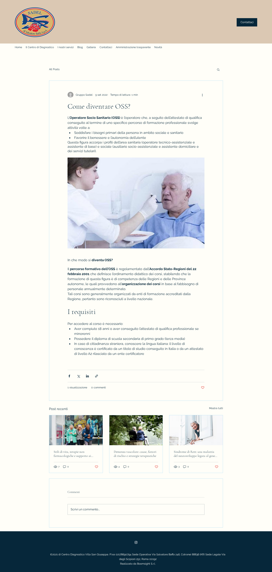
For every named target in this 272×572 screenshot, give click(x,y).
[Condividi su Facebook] (69, 376)
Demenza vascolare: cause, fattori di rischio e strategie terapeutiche (135, 454)
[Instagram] (136, 542)
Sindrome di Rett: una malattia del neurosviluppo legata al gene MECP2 (194, 454)
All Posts (54, 69)
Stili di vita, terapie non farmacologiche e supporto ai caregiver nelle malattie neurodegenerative (72, 454)
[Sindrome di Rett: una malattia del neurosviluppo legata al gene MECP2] (196, 430)
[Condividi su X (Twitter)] (78, 376)
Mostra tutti (216, 408)
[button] (218, 69)
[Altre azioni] (202, 95)
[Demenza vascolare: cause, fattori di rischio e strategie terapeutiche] (136, 430)
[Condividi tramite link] (96, 376)
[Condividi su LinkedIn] (87, 376)
